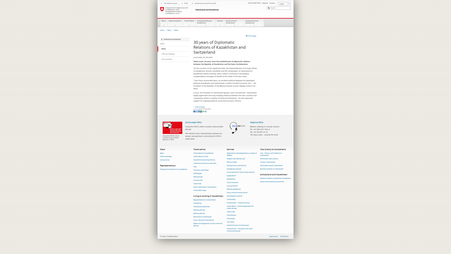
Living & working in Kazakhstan (204, 22)
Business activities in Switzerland (271, 169)
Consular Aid (197, 180)
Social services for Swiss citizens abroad (240, 172)
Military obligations (234, 189)
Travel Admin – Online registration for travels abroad (240, 207)
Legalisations (231, 176)
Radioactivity (198, 177)
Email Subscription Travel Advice (204, 187)
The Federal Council (171, 3)
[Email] (205, 111)
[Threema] (201, 111)
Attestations (231, 179)
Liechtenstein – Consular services (238, 203)
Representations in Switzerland (204, 200)
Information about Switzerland (271, 165)
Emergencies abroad (234, 169)
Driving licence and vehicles (236, 165)
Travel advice (189, 21)
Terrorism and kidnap (201, 170)
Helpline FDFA (256, 122)
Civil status (230, 222)
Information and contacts (269, 159)
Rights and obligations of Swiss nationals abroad (207, 225)
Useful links (231, 212)
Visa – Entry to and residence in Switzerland (271, 154)
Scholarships (231, 199)
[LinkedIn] (199, 111)
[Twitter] (197, 111)
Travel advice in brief (200, 156)
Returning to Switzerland (202, 217)
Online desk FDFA (193, 122)
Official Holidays (166, 156)
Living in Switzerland (267, 162)
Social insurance (232, 182)
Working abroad (199, 210)
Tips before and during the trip (204, 160)
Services (220, 21)
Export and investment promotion (272, 182)
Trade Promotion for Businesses (238, 225)
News (164, 21)
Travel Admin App (199, 190)
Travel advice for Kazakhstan (203, 153)
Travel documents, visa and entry (204, 163)
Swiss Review (231, 215)
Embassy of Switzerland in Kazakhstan (173, 169)
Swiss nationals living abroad (203, 220)
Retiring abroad (199, 213)
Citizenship (231, 218)
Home (162, 30)
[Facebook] (194, 111)
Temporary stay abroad (201, 206)
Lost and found (232, 186)
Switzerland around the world (205, 3)
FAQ (194, 167)
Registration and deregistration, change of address (242, 154)
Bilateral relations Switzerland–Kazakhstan (275, 178)
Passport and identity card (236, 159)
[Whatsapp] (203, 111)
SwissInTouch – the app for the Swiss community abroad (240, 230)
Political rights (232, 162)
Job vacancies (164, 160)
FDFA (186, 3)
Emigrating (197, 203)
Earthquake (197, 173)
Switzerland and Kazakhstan (252, 22)
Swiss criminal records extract (237, 193)
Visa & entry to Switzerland (231, 22)
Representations (175, 21)
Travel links (197, 184)
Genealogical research (234, 196)
